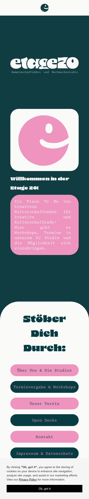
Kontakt (44, 436)
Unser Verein (44, 403)
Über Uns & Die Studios (44, 370)
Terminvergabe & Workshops (44, 386)
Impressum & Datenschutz (44, 453)
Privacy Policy (28, 479)
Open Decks (44, 420)
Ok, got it (45, 488)
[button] (44, 8)
